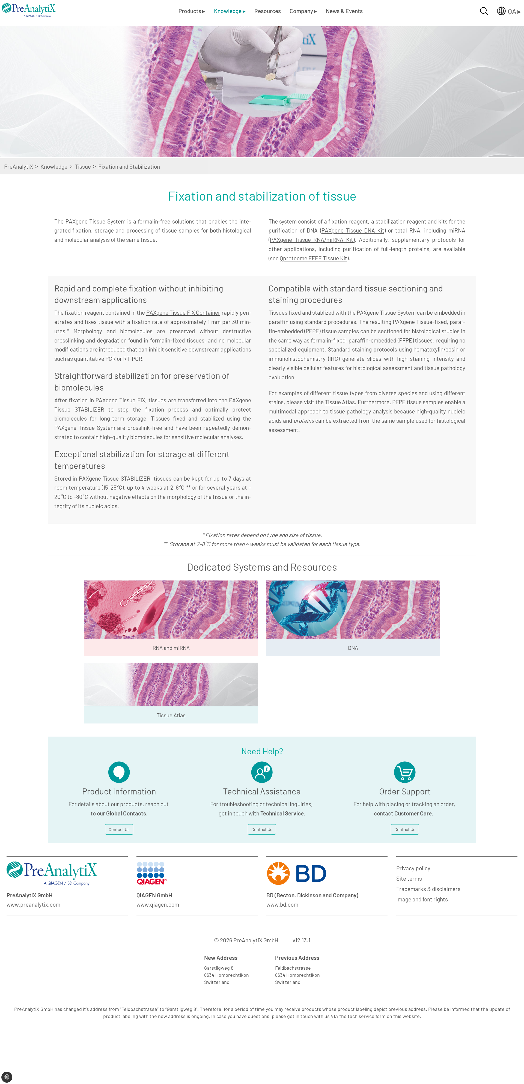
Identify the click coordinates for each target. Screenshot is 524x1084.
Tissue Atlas (340, 401)
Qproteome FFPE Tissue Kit (313, 258)
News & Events (344, 10)
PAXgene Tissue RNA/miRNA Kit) (312, 239)
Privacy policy (413, 868)
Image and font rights (422, 899)
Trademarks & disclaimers (428, 888)
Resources (267, 10)
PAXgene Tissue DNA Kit (353, 230)
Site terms (409, 878)
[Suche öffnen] (484, 11)
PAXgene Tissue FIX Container (183, 312)
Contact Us (119, 829)
